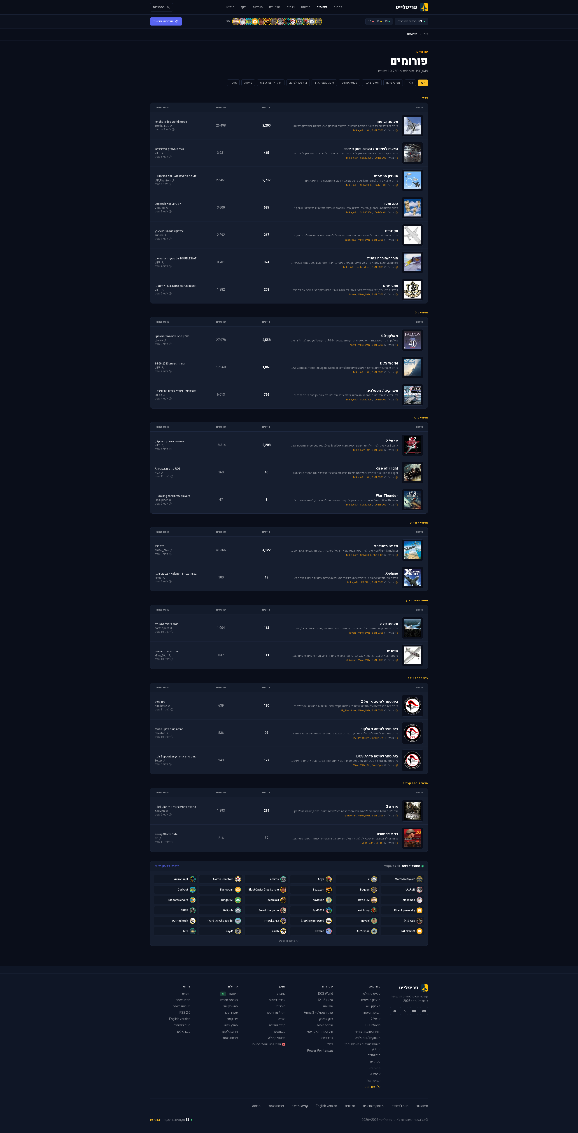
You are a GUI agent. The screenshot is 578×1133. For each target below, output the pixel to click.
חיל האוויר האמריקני (320, 1031)
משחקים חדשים (373, 1106)
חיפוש (230, 7)
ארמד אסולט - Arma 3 (318, 1012)
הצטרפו (155, 1119)
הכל (422, 83)
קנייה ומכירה (277, 1025)
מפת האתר (183, 1000)
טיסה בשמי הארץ (324, 83)
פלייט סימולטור (370, 993)
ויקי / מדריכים (276, 1012)
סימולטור (422, 1106)
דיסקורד (230, 994)
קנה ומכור (374, 1055)
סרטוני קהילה (276, 1038)
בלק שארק (326, 1019)
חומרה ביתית (325, 1025)
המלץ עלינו (231, 1025)
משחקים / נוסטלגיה (367, 1038)
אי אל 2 (375, 1019)
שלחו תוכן (231, 1012)
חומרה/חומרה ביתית (367, 1031)
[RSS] (404, 1011)
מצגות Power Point (320, 1050)
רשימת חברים (229, 1000)
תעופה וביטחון (371, 1012)
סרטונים (274, 7)
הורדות (258, 7)
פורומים (322, 7)
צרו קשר (232, 1019)
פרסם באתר (230, 1038)
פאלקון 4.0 (373, 1006)
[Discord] (424, 1011)
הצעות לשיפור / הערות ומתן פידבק (362, 1046)
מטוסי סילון (393, 83)
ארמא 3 (375, 1074)
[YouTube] (414, 1011)
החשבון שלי (230, 1006)
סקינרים (375, 1061)
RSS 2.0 (184, 1012)
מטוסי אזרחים (349, 83)
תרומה (256, 1106)
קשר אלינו (183, 1031)
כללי (410, 83)
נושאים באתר (181, 1006)
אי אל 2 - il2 (325, 1000)
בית (426, 34)
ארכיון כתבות (277, 1000)
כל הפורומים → (370, 1086)
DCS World (373, 1025)
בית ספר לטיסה (298, 83)
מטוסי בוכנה (372, 83)
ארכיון (233, 83)
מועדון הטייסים (370, 1000)
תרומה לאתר (229, 1031)
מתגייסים (374, 1067)
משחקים (279, 1031)
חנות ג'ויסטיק (181, 1025)
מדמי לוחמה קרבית (271, 83)
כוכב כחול (327, 1038)
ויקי (243, 7)
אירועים (328, 1006)
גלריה (291, 7)
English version (179, 1019)
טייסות (305, 7)
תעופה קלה (373, 1080)
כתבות (337, 7)
